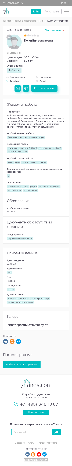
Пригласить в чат (44, 88)
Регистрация (52, 11)
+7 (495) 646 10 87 (39, 404)
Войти (36, 11)
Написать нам (36, 412)
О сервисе (20, 442)
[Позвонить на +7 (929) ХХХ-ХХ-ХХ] (26, 88)
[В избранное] (64, 30)
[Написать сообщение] (18, 88)
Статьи (31, 442)
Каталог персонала (48, 442)
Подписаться (56, 432)
